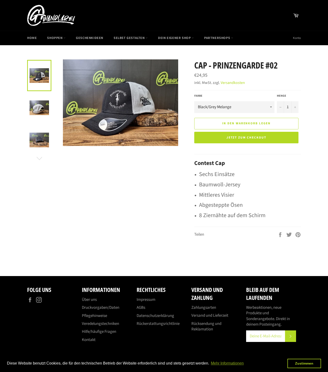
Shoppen (55, 38)
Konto (297, 38)
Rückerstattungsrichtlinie (158, 324)
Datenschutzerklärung (155, 316)
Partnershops (217, 38)
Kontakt (89, 340)
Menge (281, 96)
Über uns (89, 300)
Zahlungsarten (203, 307)
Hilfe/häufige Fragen (99, 331)
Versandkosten (233, 82)
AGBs (141, 307)
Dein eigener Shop (175, 38)
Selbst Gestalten (130, 38)
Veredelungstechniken (100, 324)
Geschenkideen (89, 38)
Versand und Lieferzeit (209, 315)
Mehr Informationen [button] (227, 363)
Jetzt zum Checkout (246, 137)
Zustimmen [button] (304, 363)
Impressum (146, 300)
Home (32, 38)
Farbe (198, 96)
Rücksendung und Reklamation (206, 326)
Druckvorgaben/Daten (100, 307)
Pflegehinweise (94, 316)
